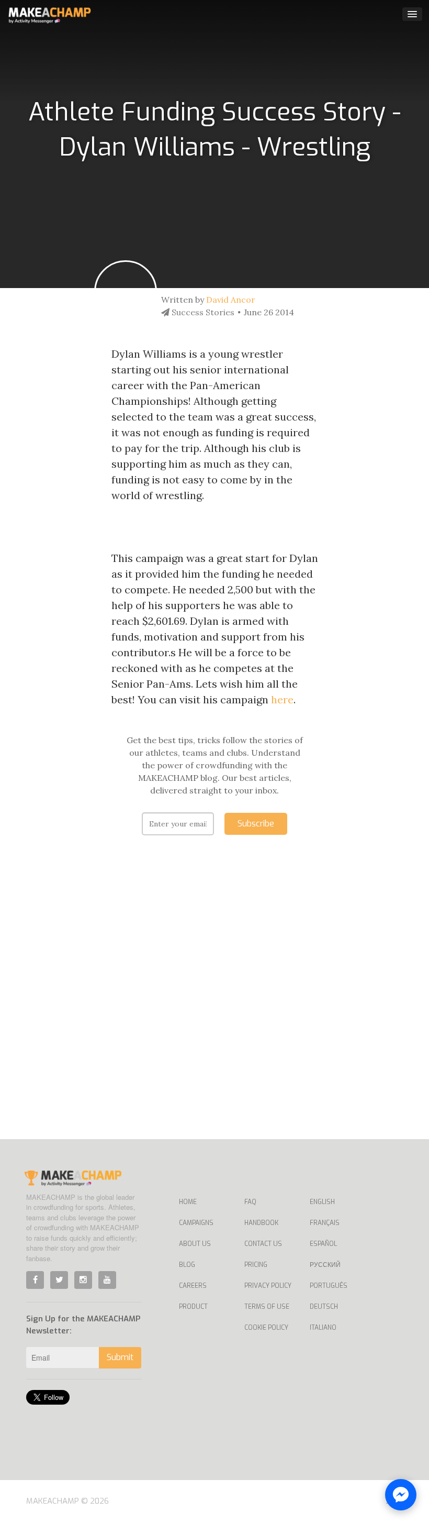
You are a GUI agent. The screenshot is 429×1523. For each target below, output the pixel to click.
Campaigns (196, 1223)
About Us (195, 1244)
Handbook (261, 1223)
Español (323, 1244)
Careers (193, 1286)
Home (188, 1202)
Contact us (263, 1244)
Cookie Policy (266, 1327)
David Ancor (230, 299)
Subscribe (256, 823)
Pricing (255, 1265)
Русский (325, 1265)
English (322, 1202)
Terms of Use (266, 1307)
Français (325, 1223)
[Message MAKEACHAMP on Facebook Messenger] (400, 1494)
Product (193, 1307)
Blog (187, 1265)
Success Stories (202, 312)
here (282, 699)
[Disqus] (214, 1003)
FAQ (250, 1202)
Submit (120, 1357)
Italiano (323, 1327)
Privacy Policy (267, 1286)
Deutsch (324, 1307)
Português (328, 1286)
